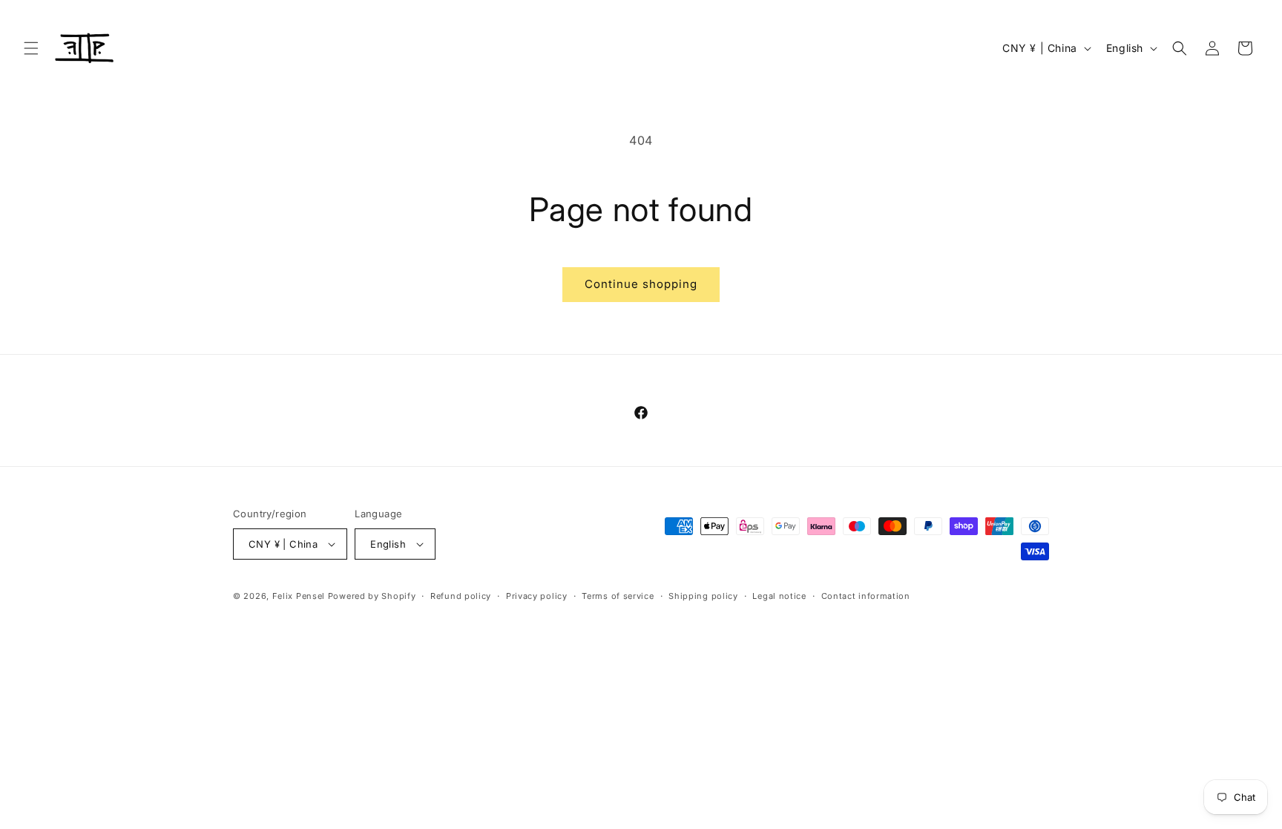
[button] (31, 48)
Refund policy (460, 596)
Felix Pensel (298, 596)
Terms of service (618, 596)
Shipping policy (703, 596)
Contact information (865, 596)
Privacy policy (537, 596)
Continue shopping (641, 284)
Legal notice (779, 596)
